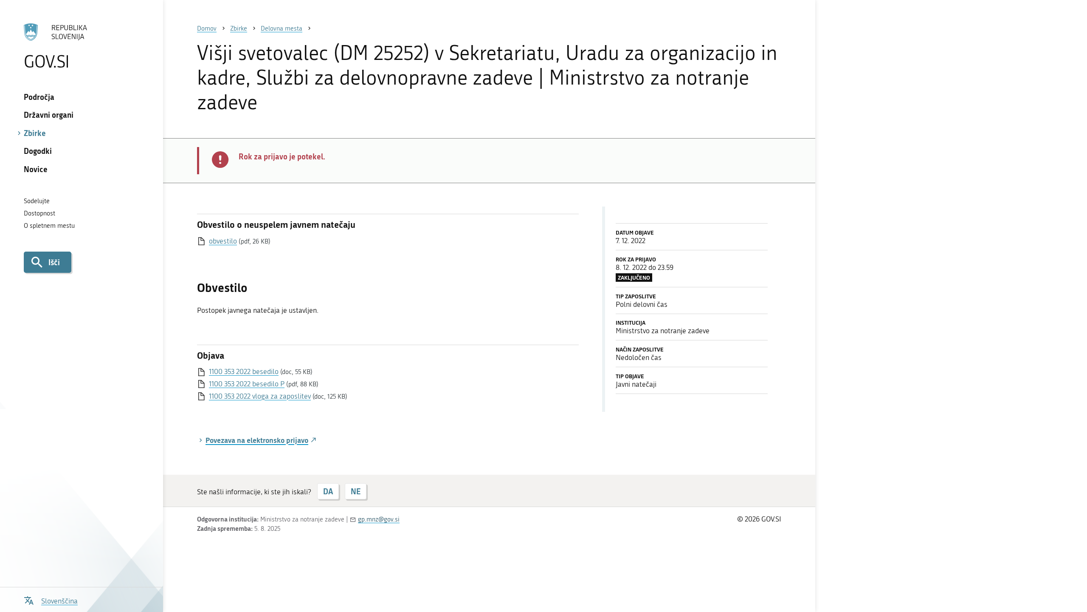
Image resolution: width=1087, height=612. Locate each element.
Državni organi (48, 114)
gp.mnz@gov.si (379, 519)
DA (328, 491)
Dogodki (38, 150)
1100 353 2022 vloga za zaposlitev (260, 396)
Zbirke (35, 133)
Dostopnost (39, 213)
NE (355, 491)
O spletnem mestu (49, 226)
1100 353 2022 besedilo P (246, 384)
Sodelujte (37, 201)
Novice (36, 169)
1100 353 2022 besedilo (244, 371)
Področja (39, 96)
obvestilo (223, 241)
